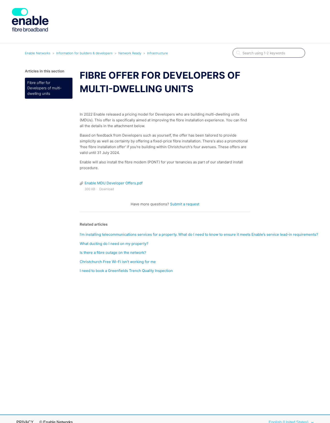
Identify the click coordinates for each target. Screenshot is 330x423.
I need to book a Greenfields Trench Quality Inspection (126, 270)
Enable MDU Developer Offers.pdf (114, 183)
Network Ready (129, 53)
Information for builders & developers (84, 53)
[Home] (30, 40)
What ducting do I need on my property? (114, 243)
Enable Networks (37, 53)
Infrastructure (157, 53)
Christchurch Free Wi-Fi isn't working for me (118, 261)
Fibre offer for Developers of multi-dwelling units (44, 88)
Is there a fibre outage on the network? (113, 252)
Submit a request (184, 204)
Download (106, 189)
